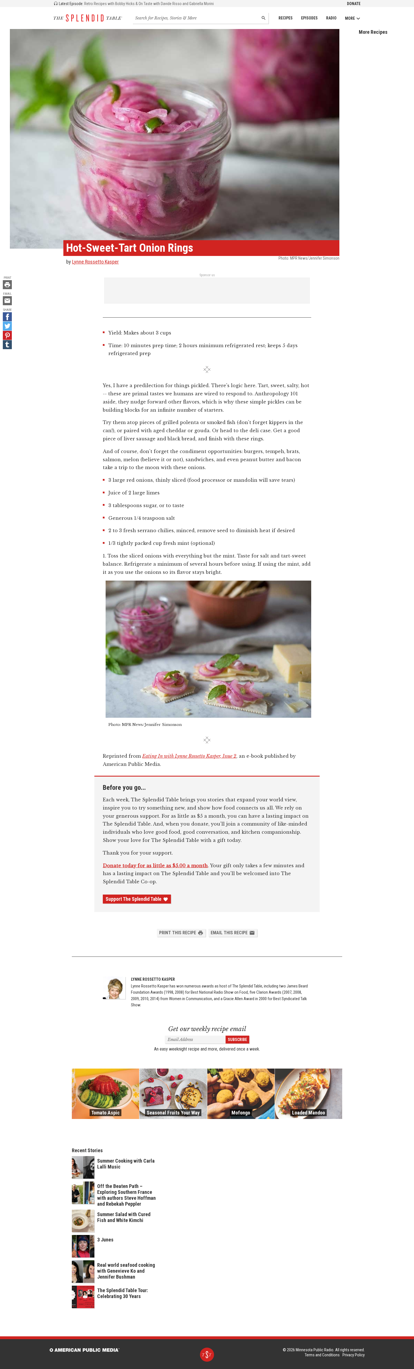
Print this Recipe (177, 932)
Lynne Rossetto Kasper (95, 262)
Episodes (309, 18)
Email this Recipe (229, 932)
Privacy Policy (353, 1355)
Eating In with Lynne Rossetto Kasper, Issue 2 (189, 756)
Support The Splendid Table (133, 899)
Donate (353, 3)
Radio (331, 18)
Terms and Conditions (322, 1355)
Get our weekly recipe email (207, 1029)
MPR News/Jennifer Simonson (314, 258)
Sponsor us (207, 275)
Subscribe (237, 1039)
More (350, 18)
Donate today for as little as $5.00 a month (155, 865)
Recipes (286, 18)
